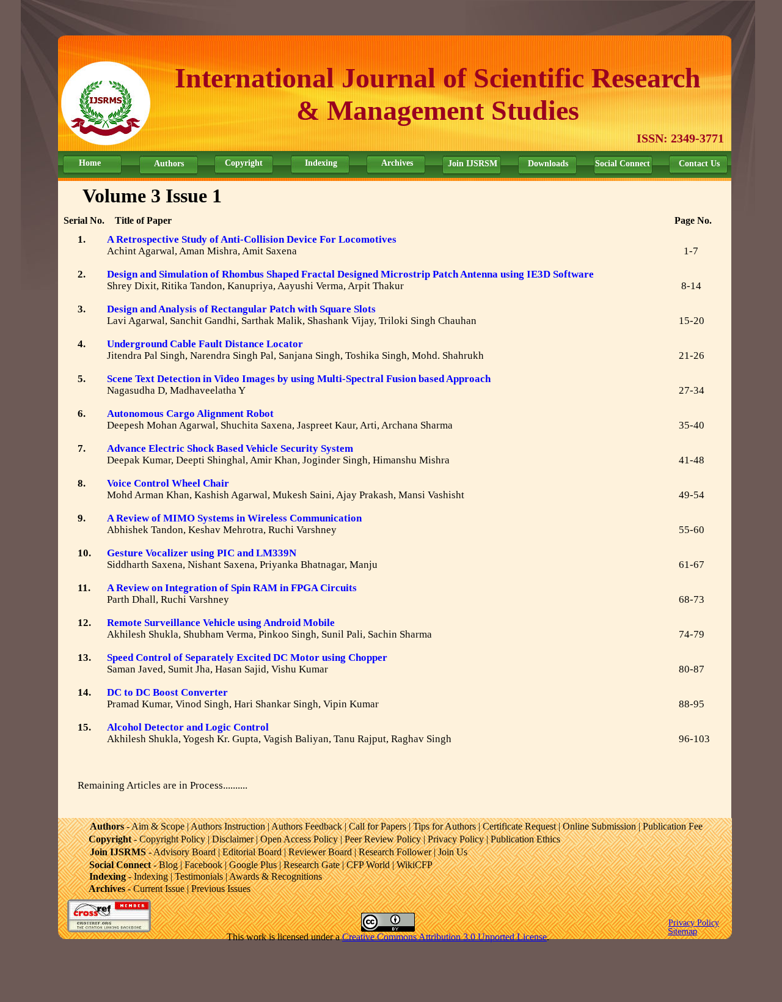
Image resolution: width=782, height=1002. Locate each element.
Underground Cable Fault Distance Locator (205, 344)
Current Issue (159, 888)
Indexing (151, 876)
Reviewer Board (320, 852)
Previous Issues (220, 888)
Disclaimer (233, 839)
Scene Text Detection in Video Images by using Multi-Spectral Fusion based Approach (299, 379)
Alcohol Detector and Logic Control (188, 727)
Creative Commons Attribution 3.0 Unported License (444, 937)
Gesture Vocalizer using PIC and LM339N (201, 553)
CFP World (368, 865)
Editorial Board (252, 852)
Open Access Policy (299, 839)
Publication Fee (673, 826)
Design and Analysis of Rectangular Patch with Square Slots (241, 309)
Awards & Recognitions (275, 876)
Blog (168, 865)
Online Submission (599, 826)
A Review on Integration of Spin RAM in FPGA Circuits (232, 588)
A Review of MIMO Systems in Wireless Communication (234, 518)
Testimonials (199, 876)
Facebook (203, 865)
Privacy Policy (693, 922)
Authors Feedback (306, 826)
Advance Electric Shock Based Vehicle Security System (230, 448)
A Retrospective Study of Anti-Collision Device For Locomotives (251, 239)
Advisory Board (184, 852)
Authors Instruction (228, 826)
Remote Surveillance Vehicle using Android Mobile (221, 622)
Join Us (452, 852)
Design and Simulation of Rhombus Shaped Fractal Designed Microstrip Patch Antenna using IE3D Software (350, 274)
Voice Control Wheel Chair (168, 483)
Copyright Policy (172, 839)
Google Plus (253, 865)
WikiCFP (414, 865)
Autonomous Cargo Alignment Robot (190, 413)
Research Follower (395, 852)
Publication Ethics (525, 839)
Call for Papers (377, 826)
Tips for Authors (444, 826)
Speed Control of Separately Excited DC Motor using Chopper (247, 657)
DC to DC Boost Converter (167, 692)
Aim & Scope (158, 826)
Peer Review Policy (383, 839)
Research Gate (311, 865)
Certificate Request (519, 826)
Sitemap (682, 931)
